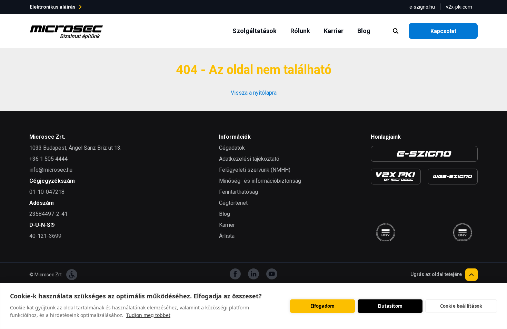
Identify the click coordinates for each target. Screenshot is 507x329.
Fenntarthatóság (238, 192)
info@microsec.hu (50, 170)
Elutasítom (390, 306)
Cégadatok (232, 148)
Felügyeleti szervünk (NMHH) (254, 170)
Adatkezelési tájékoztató (249, 159)
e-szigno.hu (422, 7)
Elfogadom (322, 306)
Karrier (335, 30)
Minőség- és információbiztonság (260, 181)
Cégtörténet (233, 203)
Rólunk (301, 30)
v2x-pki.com (459, 7)
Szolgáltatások (255, 30)
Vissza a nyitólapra (254, 92)
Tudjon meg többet (148, 315)
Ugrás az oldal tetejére (436, 274)
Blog (365, 30)
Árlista (227, 236)
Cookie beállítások (461, 306)
